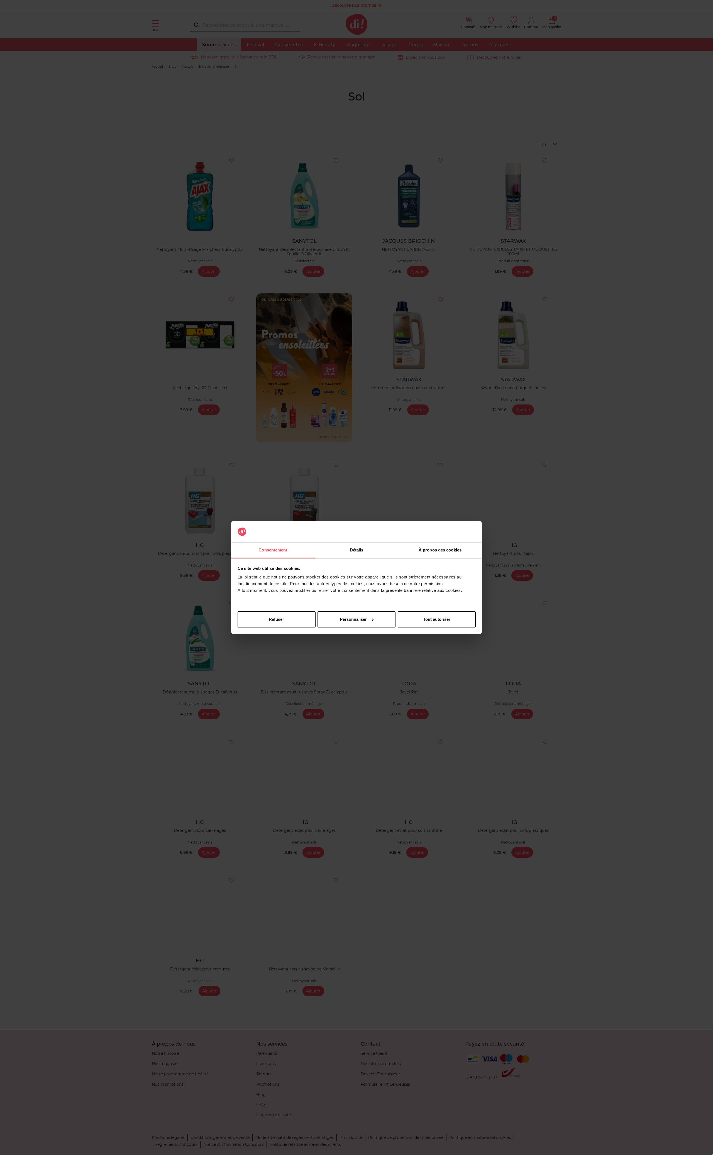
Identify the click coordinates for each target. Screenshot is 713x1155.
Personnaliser (353, 619)
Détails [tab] (356, 550)
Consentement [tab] (272, 550)
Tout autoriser (436, 619)
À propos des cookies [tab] (440, 550)
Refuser (276, 619)
